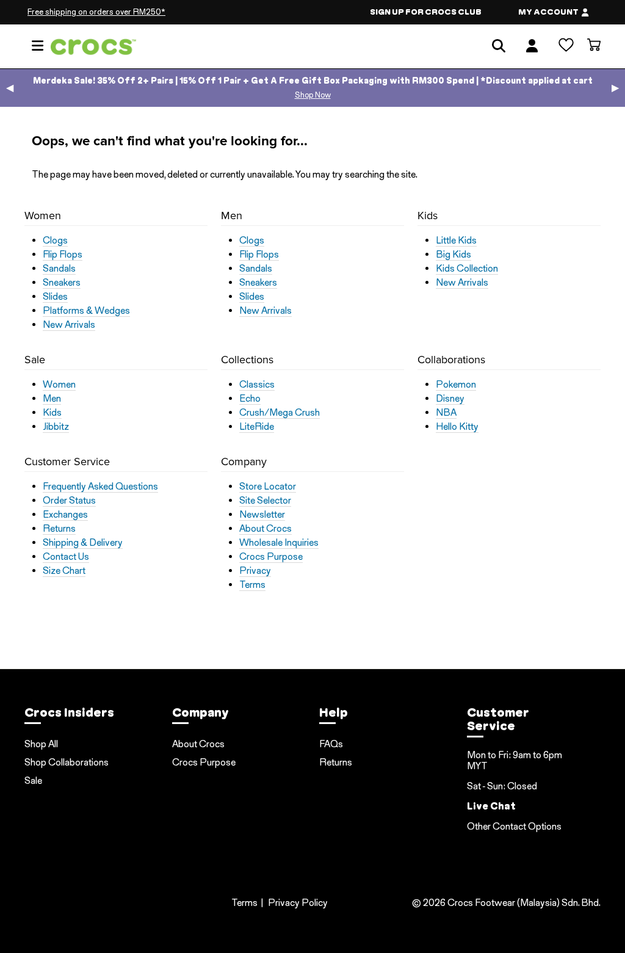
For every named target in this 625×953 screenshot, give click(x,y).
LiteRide (256, 426)
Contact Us (66, 556)
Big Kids (453, 254)
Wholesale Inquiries (279, 542)
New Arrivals (69, 324)
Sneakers (62, 282)
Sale (33, 780)
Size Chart (64, 570)
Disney (450, 398)
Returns (59, 528)
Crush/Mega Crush (279, 412)
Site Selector (265, 500)
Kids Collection (467, 268)
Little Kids (456, 240)
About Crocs (265, 528)
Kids (52, 412)
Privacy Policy (298, 902)
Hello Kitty (457, 426)
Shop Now (313, 95)
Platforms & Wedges (86, 310)
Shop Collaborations (66, 762)
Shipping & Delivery (83, 542)
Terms (252, 584)
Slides (55, 296)
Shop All (41, 744)
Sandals (59, 268)
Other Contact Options (514, 826)
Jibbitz (56, 426)
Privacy (255, 570)
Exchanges (65, 514)
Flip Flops (62, 254)
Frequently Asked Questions (100, 486)
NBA (446, 412)
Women (59, 384)
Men (52, 398)
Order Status (69, 500)
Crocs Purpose (271, 556)
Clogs (55, 240)
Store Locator (267, 486)
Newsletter (262, 514)
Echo (250, 398)
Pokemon (456, 384)
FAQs (331, 744)
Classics (257, 384)
